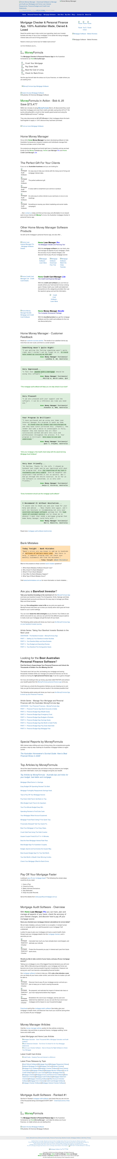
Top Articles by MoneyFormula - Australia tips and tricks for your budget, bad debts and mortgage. (44, 775)
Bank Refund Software (30, 1064)
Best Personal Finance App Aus (70, 1141)
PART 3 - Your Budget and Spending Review (35, 644)
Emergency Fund (53, 1142)
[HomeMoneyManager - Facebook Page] (80, 25)
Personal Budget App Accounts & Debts (36, 1142)
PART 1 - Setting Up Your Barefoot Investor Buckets (37, 638)
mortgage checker (54, 934)
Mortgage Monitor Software (53, 1070)
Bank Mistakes (61, 560)
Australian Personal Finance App (81, 1144)
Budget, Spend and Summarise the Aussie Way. (35, 849)
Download (23, 1008)
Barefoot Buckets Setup (38, 1143)
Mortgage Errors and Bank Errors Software (49, 1075)
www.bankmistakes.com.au (32, 580)
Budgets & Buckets (61, 1142)
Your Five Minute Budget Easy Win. (31, 807)
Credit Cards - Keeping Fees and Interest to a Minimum (39, 1057)
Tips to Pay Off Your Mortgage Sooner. (32, 795)
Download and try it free (62, 1101)
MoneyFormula (34, 1138)
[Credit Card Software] (27, 278)
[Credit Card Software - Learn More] (54, 298)
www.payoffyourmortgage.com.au (46, 897)
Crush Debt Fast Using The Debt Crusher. (33, 832)
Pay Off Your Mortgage (31, 1145)
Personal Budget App (65, 1144)
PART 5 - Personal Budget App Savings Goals (35, 720)
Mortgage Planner (46, 1066)
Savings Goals (68, 1142)
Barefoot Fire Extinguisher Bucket (77, 1143)
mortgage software (29, 973)
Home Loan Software (57, 1144)
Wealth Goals (46, 1142)
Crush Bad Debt (79, 1142)
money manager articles (34, 1028)
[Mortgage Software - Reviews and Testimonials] (84, 34)
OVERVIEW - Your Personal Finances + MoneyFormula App (39, 706)
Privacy (89, 1138)
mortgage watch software (43, 1008)
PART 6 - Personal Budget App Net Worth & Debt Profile (38, 723)
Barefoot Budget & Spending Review (63, 1143)
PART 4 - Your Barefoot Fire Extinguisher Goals (35, 647)
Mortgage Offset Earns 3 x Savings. (31, 782)
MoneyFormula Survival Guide (49, 1141)
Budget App (72, 1144)
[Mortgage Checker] (27, 249)
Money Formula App (39, 1141)
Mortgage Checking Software (38, 1079)
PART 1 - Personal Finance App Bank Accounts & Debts (38, 709)
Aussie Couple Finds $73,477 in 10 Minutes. (34, 836)
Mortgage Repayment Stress (59, 1064)
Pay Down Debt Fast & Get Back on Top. (33, 799)
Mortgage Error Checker (37, 1081)
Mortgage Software (49, 14)
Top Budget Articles (60, 1141)
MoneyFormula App (27, 10)
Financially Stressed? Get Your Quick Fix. (33, 824)
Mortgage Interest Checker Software (53, 1083)
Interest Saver (49, 1144)
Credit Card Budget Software (55, 1081)
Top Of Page (65, 1149)
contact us (28, 213)
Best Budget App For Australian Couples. (33, 845)
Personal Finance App (34, 14)
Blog (73, 14)
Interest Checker (58, 1066)
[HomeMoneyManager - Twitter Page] (89, 25)
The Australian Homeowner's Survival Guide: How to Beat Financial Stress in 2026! (43, 754)
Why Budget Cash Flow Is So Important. (33, 803)
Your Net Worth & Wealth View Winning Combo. (36, 857)
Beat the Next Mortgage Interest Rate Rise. (34, 840)
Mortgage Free (86, 1142)
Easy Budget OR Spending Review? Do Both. (35, 786)
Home (24, 14)
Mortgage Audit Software (44, 1077)
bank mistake (50, 564)
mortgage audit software (41, 1098)
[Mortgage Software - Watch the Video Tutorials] (64, 263)
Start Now (61, 14)
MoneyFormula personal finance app (50, 682)
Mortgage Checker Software (49, 1068)
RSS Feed (88, 1145)
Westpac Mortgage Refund (55, 1072)
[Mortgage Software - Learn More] (43, 261)
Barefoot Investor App (81, 1141)
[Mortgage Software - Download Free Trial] (54, 262)
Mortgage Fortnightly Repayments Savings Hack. (36, 790)
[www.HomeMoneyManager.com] (38, 5)
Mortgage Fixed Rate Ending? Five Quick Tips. (35, 820)
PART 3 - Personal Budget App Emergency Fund (36, 714)
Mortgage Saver (43, 1064)
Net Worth (74, 1142)
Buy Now (67, 14)
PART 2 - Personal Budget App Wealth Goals (35, 712)
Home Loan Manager (51, 1145)
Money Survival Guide (43, 1138)
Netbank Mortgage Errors (31, 1066)
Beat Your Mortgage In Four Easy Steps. (33, 828)
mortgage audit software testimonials (40, 531)
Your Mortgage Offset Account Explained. (33, 815)
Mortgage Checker (29, 1075)
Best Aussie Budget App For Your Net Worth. (34, 853)
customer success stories (35, 340)
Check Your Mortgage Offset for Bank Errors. (34, 861)
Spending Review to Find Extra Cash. (32, 811)
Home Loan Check (39, 1072)
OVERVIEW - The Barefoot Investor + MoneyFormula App (39, 636)
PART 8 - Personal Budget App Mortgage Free (35, 728)
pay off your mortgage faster (37, 878)
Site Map (33, 1141)
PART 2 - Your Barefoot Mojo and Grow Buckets (35, 641)
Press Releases (65, 1145)
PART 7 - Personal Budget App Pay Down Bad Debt (37, 726)
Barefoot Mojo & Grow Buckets (49, 1143)
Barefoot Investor (66, 1138)
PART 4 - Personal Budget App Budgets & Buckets (36, 717)
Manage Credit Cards (42, 1144)
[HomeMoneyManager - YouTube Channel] (85, 26)
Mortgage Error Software (30, 1068)
